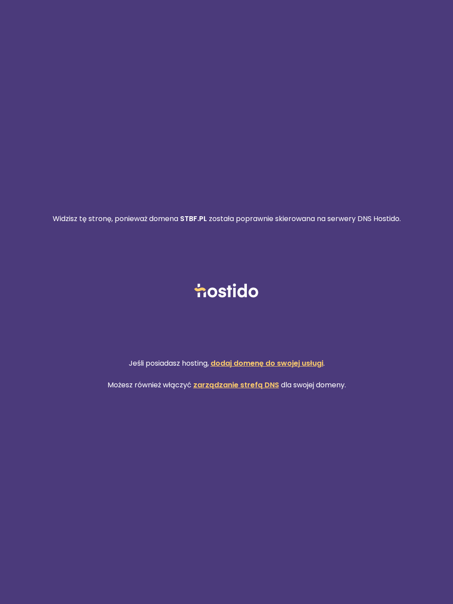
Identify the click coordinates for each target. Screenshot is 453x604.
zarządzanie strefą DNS (236, 385)
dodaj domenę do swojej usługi (267, 363)
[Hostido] (226, 291)
